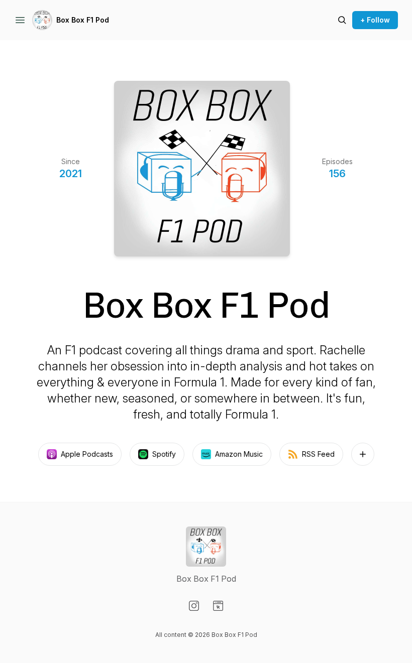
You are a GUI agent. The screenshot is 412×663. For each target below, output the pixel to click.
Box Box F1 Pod (82, 20)
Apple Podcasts (87, 454)
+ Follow (375, 20)
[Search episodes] (342, 20)
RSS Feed (318, 454)
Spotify (164, 454)
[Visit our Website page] (218, 606)
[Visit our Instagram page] (194, 606)
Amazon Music (239, 454)
